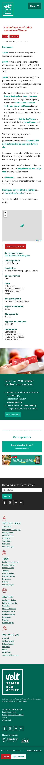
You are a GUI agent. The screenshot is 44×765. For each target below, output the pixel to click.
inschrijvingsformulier (14, 193)
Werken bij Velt (8, 641)
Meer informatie (34, 750)
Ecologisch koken (9, 600)
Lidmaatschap (8, 644)
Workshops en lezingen (11, 529)
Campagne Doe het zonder (12, 709)
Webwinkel (6, 720)
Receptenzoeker (8, 611)
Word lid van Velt (13, 415)
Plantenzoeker (8, 573)
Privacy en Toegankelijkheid (12, 715)
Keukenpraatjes (8, 614)
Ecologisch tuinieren (10, 562)
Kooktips (6, 606)
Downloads (6, 579)
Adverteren (6, 652)
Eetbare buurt (7, 535)
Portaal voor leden (9, 712)
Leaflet (39, 240)
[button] (22, 225)
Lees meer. (23, 751)
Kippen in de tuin (8, 565)
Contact (5, 717)
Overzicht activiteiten (15, 247)
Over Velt (6, 638)
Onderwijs (6, 538)
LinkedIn (15, 502)
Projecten (6, 544)
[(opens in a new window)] (22, 460)
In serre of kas (8, 567)
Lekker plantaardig (9, 603)
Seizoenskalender (9, 608)
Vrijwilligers (6, 541)
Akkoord (6, 757)
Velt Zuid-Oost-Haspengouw (17, 255)
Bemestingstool (8, 576)
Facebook (4, 502)
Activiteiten (6, 527)
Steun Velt (6, 646)
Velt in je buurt (8, 532)
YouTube (21, 502)
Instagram (10, 502)
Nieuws (5, 582)
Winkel (4, 649)
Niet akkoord (18, 757)
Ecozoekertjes (8, 546)
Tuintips (5, 570)
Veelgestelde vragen (10, 655)
